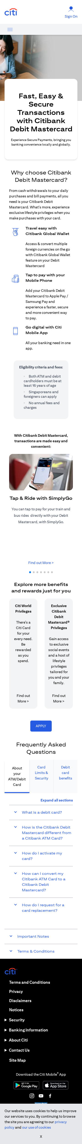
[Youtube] (41, 1096)
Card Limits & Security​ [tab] (41, 772)
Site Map (17, 1060)
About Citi (18, 1040)
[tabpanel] (41, 858)
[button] (30, 572)
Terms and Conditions (29, 982)
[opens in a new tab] (11, 12)
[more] (10, 29)
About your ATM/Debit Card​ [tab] (17, 776)
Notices (16, 1009)
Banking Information (28, 1030)
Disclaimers (20, 1000)
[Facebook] (50, 1096)
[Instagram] (32, 1096)
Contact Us (19, 1050)
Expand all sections (57, 800)
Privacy (16, 991)
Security (17, 1019)
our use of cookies (36, 1127)
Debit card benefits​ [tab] (65, 772)
